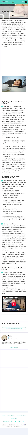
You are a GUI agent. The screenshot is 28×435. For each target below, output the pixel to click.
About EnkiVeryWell (21, 415)
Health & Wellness (6, 15)
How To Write (14, 418)
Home (4, 415)
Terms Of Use (11, 415)
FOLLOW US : (6, 421)
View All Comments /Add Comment (14, 328)
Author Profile (13, 347)
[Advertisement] (14, 62)
